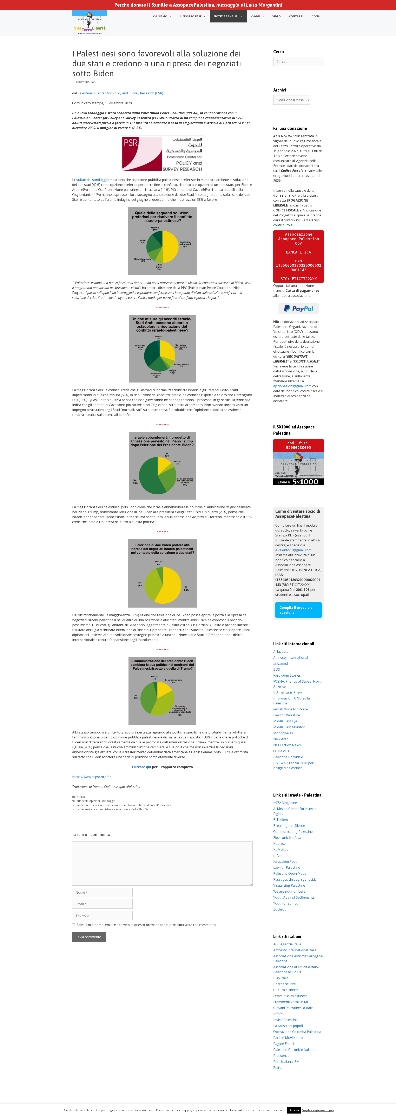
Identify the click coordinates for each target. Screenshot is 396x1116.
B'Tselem (280, 819)
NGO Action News (287, 745)
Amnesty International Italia (294, 950)
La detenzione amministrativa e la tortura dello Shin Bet (113, 809)
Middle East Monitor (289, 727)
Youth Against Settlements (294, 897)
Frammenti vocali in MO (291, 1002)
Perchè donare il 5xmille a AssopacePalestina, (198, 5)
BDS (276, 669)
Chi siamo (160, 16)
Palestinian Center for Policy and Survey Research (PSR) (120, 93)
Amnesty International (290, 657)
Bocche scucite (284, 984)
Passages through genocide (295, 879)
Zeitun (278, 1067)
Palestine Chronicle (288, 757)
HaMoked (280, 849)
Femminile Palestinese (290, 996)
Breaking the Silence (289, 825)
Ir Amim (279, 855)
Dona (315, 16)
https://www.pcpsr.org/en (92, 777)
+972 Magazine (285, 802)
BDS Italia (280, 978)
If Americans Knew (287, 692)
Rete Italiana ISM (286, 1061)
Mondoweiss (283, 733)
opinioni (94, 801)
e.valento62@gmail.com (293, 550)
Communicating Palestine (293, 831)
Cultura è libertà (285, 990)
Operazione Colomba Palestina (297, 1031)
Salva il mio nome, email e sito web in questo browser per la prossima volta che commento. (146, 924)
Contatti (296, 16)
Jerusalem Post (285, 861)
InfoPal (278, 1014)
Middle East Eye (285, 721)
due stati (82, 801)
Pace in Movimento (288, 1037)
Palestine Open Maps (289, 873)
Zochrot (279, 909)
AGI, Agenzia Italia (287, 944)
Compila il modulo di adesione (296, 610)
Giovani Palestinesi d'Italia (293, 1008)
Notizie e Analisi (226, 16)
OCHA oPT (281, 751)
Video (276, 16)
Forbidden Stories (287, 675)
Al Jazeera (281, 651)
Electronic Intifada (287, 837)
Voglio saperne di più (318, 1110)
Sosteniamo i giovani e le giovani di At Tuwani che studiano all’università (124, 805)
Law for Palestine (286, 715)
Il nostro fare (191, 16)
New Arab (281, 739)
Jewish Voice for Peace (290, 709)
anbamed (280, 663)
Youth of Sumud (285, 903)
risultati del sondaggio (91, 179)
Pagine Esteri (283, 1043)
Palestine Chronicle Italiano (294, 1049)
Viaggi (255, 16)
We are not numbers (289, 891)
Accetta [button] (294, 1110)
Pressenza (281, 1055)
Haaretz (279, 843)
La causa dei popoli (288, 1025)
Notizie (81, 797)
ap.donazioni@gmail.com (292, 386)
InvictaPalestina (285, 1019)
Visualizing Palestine (289, 885)
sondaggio (108, 801)
